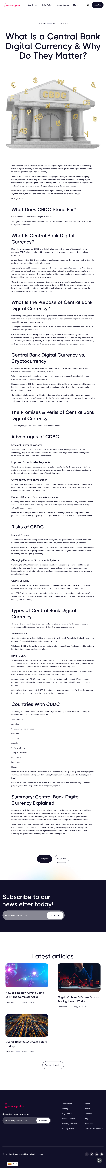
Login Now (98, 5)
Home (87, 1104)
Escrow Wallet (63, 5)
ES (13, 1164)
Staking (65, 1109)
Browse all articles (53, 1065)
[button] (76, 5)
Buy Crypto (32, 5)
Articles (42, 23)
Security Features (69, 1124)
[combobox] (12, 1164)
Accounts (89, 1124)
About (87, 1109)
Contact (88, 1114)
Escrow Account (68, 1119)
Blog (87, 1119)
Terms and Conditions (94, 1129)
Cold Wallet (47, 5)
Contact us (44, 859)
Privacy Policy (68, 1129)
